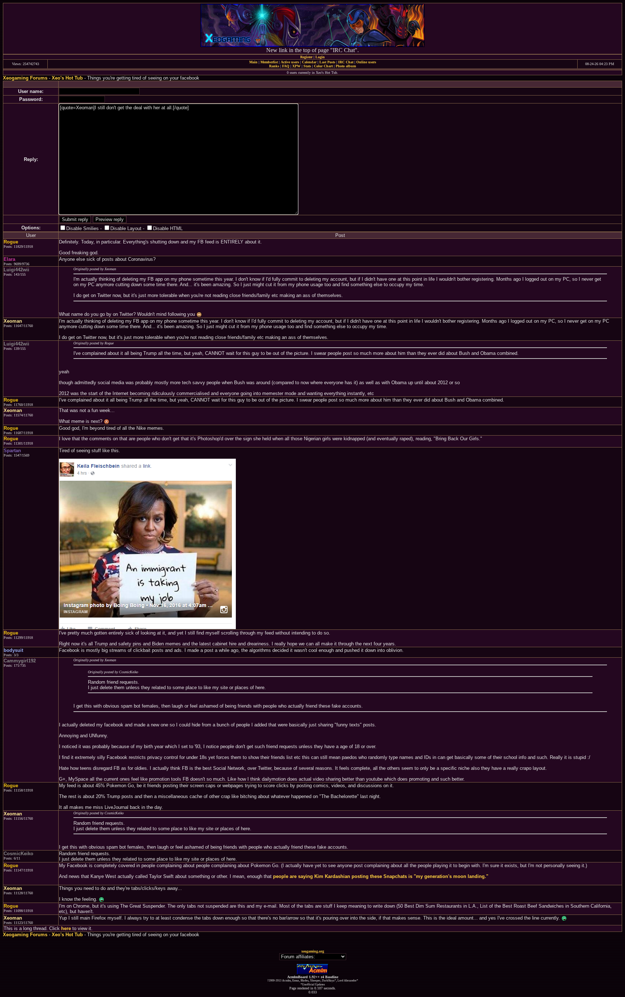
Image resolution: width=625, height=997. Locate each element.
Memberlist (269, 62)
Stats (307, 66)
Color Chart (323, 66)
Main (253, 62)
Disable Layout (125, 228)
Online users (366, 62)
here (66, 928)
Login (320, 57)
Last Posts (327, 62)
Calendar (309, 62)
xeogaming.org (312, 951)
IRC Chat (345, 62)
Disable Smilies (82, 228)
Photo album (346, 66)
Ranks (274, 66)
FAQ (285, 66)
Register (306, 57)
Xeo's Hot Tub (67, 78)
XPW (296, 66)
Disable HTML (168, 228)
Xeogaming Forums (25, 78)
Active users (290, 62)
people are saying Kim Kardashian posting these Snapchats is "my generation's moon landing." (380, 876)
